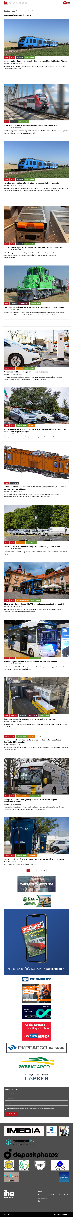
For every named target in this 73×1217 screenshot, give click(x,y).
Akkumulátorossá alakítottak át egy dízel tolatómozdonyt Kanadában (34, 307)
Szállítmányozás (32, 715)
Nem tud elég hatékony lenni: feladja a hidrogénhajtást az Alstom (32, 183)
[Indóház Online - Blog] (20, 3)
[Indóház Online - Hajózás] (26, 3)
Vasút (6, 57)
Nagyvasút (20, 57)
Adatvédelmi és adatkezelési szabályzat (53, 1195)
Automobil (20, 368)
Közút (12, 368)
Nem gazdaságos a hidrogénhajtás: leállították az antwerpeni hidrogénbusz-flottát (30, 800)
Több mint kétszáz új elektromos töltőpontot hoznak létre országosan (34, 859)
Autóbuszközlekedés (23, 600)
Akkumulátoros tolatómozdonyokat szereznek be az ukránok (30, 719)
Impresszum (42, 1198)
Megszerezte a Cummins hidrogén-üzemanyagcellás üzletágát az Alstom (35, 61)
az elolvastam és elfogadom (30, 1109)
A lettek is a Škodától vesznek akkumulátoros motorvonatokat (30, 125)
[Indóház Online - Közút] (17, 3)
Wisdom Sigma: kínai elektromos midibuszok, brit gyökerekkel (30, 661)
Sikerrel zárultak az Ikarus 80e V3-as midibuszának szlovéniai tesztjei (34, 604)
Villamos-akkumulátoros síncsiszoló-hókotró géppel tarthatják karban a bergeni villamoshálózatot (35, 488)
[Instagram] (68, 1214)
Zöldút (12, 57)
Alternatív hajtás (29, 57)
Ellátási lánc (14, 715)
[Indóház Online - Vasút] (10, 3)
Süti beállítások (59, 1214)
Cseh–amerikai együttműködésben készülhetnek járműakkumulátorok (33, 247)
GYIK (39, 1201)
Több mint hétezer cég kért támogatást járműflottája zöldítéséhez (32, 546)
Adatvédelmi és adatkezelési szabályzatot (23, 1109)
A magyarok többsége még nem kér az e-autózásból (26, 372)
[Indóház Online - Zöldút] (23, 3)
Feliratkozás (12, 1114)
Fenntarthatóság (23, 303)
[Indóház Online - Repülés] (14, 3)
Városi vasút (14, 483)
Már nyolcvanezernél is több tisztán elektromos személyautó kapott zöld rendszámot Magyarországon (35, 430)
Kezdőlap (7, 11)
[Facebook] (66, 1214)
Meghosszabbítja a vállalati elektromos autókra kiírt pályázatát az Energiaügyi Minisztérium (32, 741)
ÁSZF (40, 1192)
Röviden (39, 736)
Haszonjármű (20, 543)
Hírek (13, 11)
